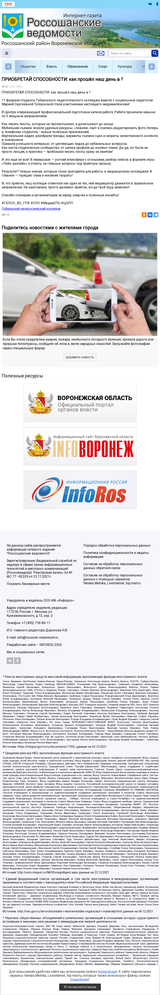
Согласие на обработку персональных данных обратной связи (112, 566)
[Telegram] (155, 214)
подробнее (107, 972)
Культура (125, 66)
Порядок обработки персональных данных (116, 545)
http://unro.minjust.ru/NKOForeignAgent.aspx (48, 872)
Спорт (102, 66)
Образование (77, 66)
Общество (28, 66)
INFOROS (46, 645)
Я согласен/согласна (80, 987)
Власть (51, 66)
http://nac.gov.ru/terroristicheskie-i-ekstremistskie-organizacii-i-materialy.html (70, 911)
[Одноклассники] (144, 214)
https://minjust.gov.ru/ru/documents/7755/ (46, 747)
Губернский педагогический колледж (31, 209)
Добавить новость (80, 357)
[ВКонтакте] (150, 214)
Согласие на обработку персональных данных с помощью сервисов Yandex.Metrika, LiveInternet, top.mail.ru (112, 579)
